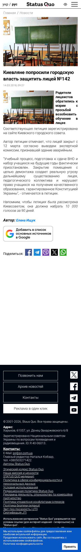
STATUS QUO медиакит (18, 476)
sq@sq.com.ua (23, 453)
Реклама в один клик (30, 408)
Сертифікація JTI (15, 512)
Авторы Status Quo (16, 464)
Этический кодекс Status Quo (23, 469)
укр (5, 4)
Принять (70, 546)
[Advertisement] (40, 303)
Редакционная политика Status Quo (28, 491)
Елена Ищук (25, 220)
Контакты (11, 449)
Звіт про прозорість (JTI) (20, 509)
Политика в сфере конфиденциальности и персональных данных (32, 481)
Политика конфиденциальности (23, 543)
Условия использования (20, 487)
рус (14, 4)
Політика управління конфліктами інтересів (33, 501)
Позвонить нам (30, 375)
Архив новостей (30, 386)
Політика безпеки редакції (21, 505)
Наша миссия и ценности (20, 473)
